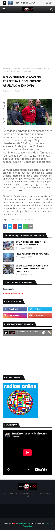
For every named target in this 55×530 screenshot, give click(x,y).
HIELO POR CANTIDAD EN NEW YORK (32, 254)
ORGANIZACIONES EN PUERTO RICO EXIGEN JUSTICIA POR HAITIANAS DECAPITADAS (32, 269)
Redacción (9, 91)
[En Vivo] (6, 332)
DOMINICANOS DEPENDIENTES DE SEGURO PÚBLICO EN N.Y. (31, 243)
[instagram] (15, 315)
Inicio (5, 69)
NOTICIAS (12, 69)
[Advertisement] (27, 40)
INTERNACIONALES (16, 219)
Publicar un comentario (13, 293)
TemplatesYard (24, 523)
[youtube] (40, 315)
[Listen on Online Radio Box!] (49, 333)
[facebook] (15, 309)
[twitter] (40, 309)
